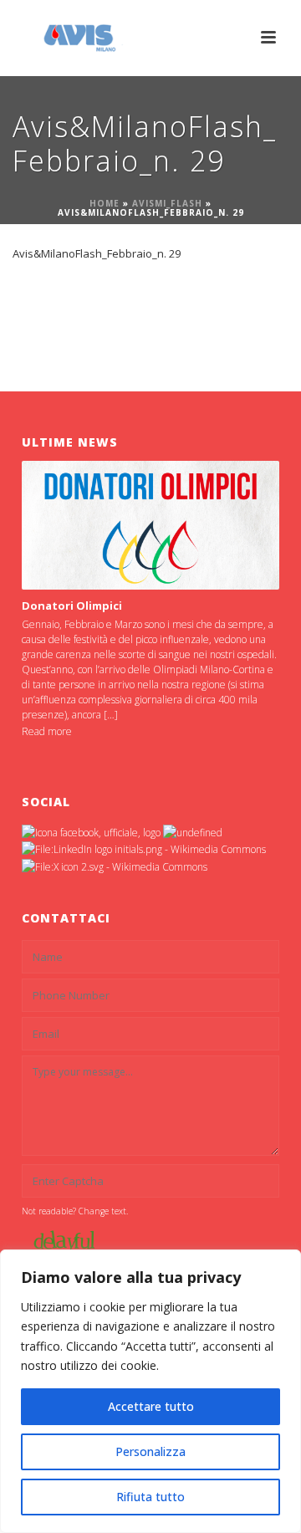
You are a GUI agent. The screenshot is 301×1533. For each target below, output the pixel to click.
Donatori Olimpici (72, 605)
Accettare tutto (151, 1406)
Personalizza (150, 1451)
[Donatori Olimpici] (150, 525)
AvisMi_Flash (167, 203)
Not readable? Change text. (75, 1211)
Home (104, 203)
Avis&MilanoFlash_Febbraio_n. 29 (97, 253)
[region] (150, 1391)
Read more (47, 731)
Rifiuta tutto (150, 1497)
